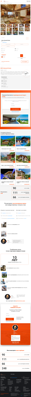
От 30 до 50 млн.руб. (10, 382)
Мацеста (2, 385)
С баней (16, 389)
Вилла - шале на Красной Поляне (7, 165)
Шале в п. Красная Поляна (21, 148)
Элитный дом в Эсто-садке (6, 148)
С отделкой (24, 389)
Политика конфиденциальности (5, 393)
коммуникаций (10, 215)
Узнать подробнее (24, 61)
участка (25, 218)
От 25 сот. (25, 383)
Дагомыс (2, 381)
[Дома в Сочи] (6, 1)
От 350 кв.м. (17, 382)
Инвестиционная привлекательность (22, 57)
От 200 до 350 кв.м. (18, 381)
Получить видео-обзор (15, 109)
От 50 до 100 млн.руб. (10, 383)
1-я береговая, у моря (3, 388)
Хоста (1, 382)
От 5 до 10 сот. (26, 381)
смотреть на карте (5, 42)
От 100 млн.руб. (10, 384)
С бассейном (16, 388)
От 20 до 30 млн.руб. (10, 381)
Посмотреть (4, 192)
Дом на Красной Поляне (9, 3)
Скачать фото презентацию (5, 61)
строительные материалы (10, 218)
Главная (1, 3)
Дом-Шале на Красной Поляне (22, 165)
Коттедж (10, 388)
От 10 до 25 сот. (26, 382)
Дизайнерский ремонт (26, 388)
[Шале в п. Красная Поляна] (23, 141)
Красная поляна (3, 384)
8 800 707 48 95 (15, 342)
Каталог (4, 3)
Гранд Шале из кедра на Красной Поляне (7, 182)
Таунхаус (10, 389)
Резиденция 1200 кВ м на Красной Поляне (23, 182)
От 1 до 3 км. (2, 389)
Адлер (1, 383)
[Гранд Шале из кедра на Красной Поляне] (8, 174)
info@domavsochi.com (14, 377)
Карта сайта (2, 394)
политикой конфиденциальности (9, 321)
